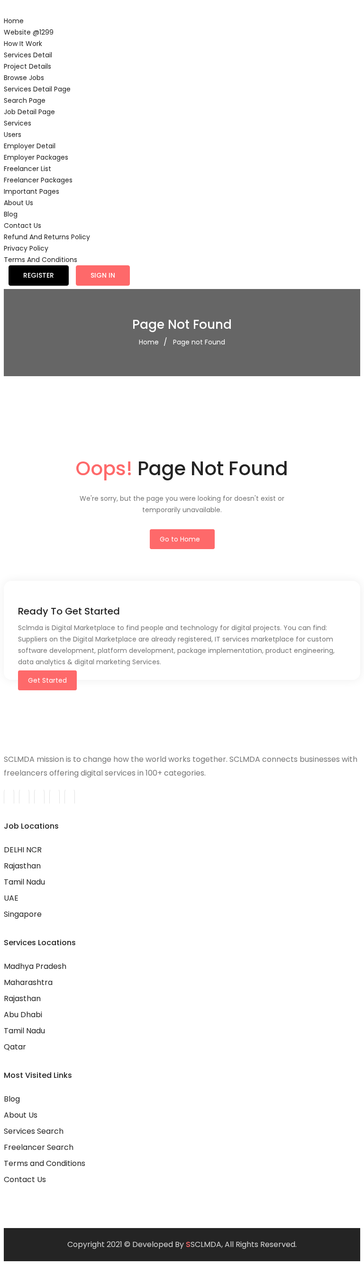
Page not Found (199, 342)
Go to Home (180, 539)
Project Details (27, 66)
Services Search (34, 1131)
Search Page (25, 100)
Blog (11, 214)
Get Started (47, 680)
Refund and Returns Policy (47, 237)
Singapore (23, 914)
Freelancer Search (38, 1147)
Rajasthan (22, 865)
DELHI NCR (23, 849)
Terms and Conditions (40, 259)
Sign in (103, 275)
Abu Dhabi (23, 1014)
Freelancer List (27, 168)
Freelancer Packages (38, 180)
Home (14, 21)
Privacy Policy (26, 248)
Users (12, 134)
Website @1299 (29, 32)
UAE (11, 898)
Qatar (15, 1046)
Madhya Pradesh (35, 966)
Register (38, 275)
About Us (18, 203)
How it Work (23, 43)
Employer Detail (29, 146)
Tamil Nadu (24, 881)
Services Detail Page (37, 89)
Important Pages (31, 191)
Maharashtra (28, 982)
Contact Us (22, 225)
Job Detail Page (29, 112)
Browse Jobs (24, 77)
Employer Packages (36, 157)
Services (17, 123)
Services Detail (28, 55)
